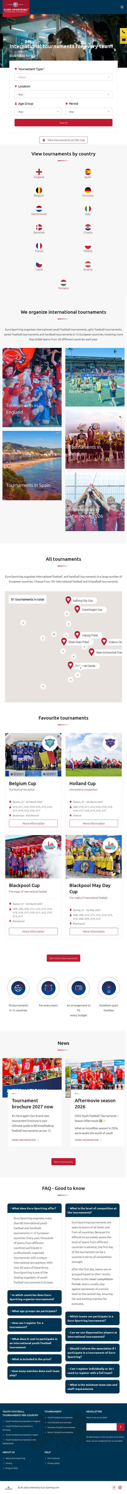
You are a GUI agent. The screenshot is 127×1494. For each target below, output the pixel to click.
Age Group (25, 103)
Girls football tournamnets (59, 1422)
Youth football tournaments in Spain (22, 1434)
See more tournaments (63, 958)
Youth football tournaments (60, 1417)
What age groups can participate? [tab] (34, 1311)
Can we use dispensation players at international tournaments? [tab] (92, 1334)
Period (73, 103)
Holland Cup (82, 783)
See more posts (63, 1161)
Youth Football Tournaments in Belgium (95, 439)
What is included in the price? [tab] (31, 1359)
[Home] (16, 8)
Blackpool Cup (24, 885)
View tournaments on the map (66, 140)
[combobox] (63, 77)
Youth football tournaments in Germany (17, 1428)
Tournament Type (30, 69)
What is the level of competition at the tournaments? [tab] (92, 1210)
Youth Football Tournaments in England (32, 387)
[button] (70, 665)
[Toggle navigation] (122, 7)
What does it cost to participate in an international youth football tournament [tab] (33, 1343)
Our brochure (54, 1458)
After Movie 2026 (95, 502)
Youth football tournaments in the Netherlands (19, 1441)
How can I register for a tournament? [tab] (26, 1325)
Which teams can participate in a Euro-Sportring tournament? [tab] (90, 1318)
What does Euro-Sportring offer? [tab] (34, 1208)
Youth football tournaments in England (23, 1421)
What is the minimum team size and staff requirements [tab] (92, 1387)
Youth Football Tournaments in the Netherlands (95, 377)
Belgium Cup (22, 783)
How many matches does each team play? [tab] (35, 1373)
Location (24, 86)
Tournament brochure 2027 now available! (32, 1106)
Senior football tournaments (60, 1432)
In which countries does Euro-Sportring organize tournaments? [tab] (32, 1297)
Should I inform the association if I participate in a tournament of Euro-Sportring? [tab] (92, 1352)
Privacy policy (54, 1463)
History (9, 1463)
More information (33, 823)
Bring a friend (12, 1468)
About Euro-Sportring (15, 1458)
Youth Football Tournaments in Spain (32, 465)
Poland (88, 251)
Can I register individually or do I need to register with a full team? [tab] (91, 1370)
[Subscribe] (121, 1427)
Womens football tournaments (61, 1427)
